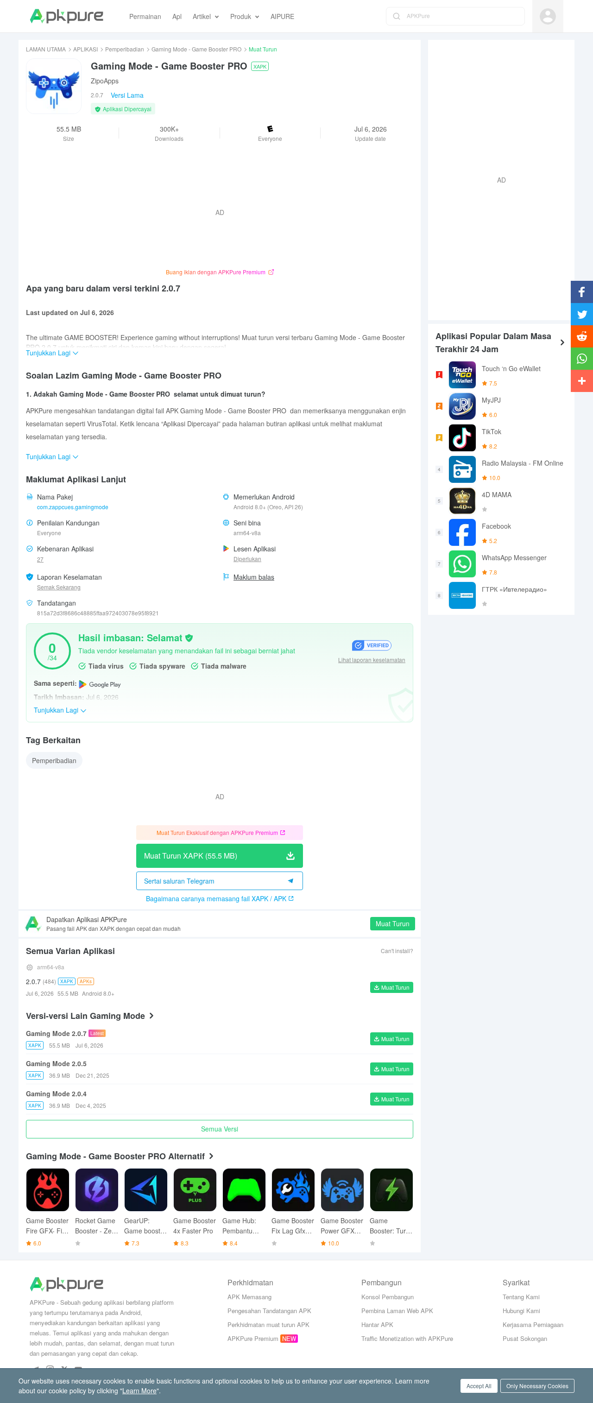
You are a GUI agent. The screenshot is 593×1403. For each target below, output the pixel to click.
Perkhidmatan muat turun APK (268, 1324)
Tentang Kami (521, 1296)
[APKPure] (66, 16)
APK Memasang (249, 1296)
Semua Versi (219, 1128)
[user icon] (548, 16)
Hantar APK (377, 1324)
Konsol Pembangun (387, 1296)
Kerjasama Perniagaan (533, 1324)
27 (40, 559)
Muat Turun (393, 923)
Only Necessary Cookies (537, 1386)
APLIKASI (85, 49)
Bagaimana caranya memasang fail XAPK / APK (216, 898)
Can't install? (397, 950)
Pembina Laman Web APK (397, 1310)
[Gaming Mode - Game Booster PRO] (54, 86)
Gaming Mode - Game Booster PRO (196, 49)
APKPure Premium (252, 1338)
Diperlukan (247, 558)
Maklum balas (253, 576)
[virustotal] (189, 637)
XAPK (259, 66)
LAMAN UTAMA (46, 49)
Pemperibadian (124, 49)
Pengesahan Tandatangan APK (269, 1310)
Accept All (479, 1386)
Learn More (139, 1390)
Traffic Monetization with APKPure (407, 1338)
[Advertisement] (497, 179)
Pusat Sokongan (525, 1338)
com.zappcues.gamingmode (72, 507)
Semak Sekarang (59, 587)
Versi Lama (127, 95)
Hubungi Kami (521, 1310)
